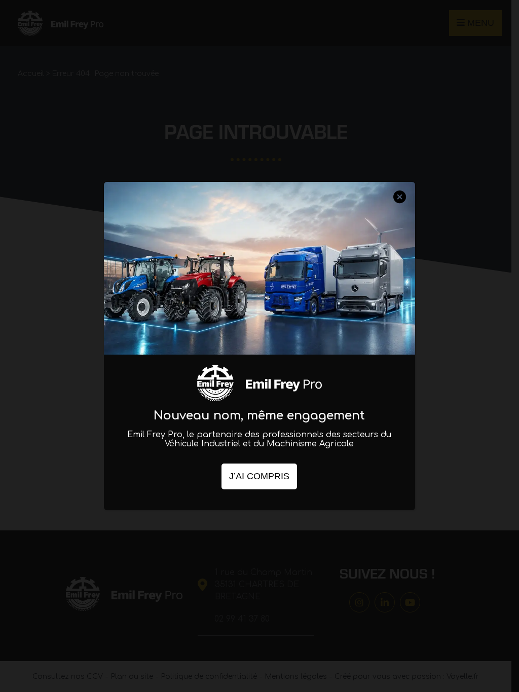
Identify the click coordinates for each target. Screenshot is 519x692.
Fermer (400, 206)
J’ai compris (259, 476)
